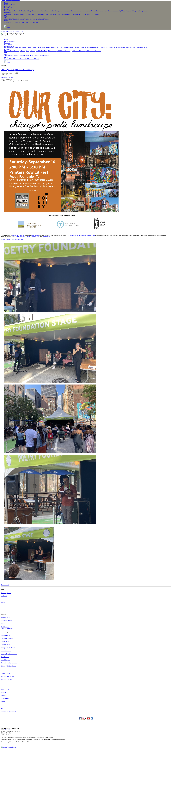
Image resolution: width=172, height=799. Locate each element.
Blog (5, 16)
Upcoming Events (6, 593)
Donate (6, 20)
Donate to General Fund (21, 22)
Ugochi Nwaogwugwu (32, 236)
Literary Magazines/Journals (88, 11)
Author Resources (74, 11)
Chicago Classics (31, 11)
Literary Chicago (9, 9)
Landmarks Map (9, 11)
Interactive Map (5, 635)
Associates (4, 695)
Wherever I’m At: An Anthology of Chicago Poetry (80, 235)
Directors (3, 692)
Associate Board (28, 19)
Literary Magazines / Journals (9, 654)
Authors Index (41, 11)
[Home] (12, 31)
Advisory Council (39, 19)
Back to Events (5, 585)
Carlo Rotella (35, 235)
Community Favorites (20, 11)
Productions (7, 12)
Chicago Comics (30, 14)
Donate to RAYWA (33, 22)
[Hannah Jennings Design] (8, 747)
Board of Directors (18, 19)
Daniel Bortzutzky (20, 236)
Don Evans (8, 730)
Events (6, 3)
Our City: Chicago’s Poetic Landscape (17, 69)
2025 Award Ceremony (64, 14)
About (6, 17)
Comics (3, 624)
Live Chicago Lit (110, 11)
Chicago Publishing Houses (139, 11)
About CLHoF (8, 19)
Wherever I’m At (9, 14)
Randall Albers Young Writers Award (46, 14)
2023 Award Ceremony (93, 14)
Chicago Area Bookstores (61, 11)
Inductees (7, 6)
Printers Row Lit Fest (7, 77)
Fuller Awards (8, 8)
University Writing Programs (123, 11)
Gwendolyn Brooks (19, 14)
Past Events (12, 4)
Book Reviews (100, 11)
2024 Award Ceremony (79, 14)
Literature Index (49, 11)
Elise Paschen (46, 236)
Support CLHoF (9, 22)
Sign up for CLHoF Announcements (8, 711)
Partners (46, 19)
